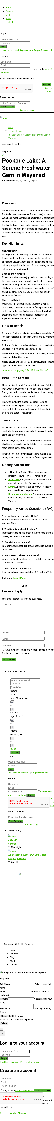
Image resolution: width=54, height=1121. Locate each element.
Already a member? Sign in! (13, 1113)
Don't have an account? (18, 772)
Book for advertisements (24, 938)
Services (10, 11)
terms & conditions (17, 795)
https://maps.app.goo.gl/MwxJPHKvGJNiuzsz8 (25, 370)
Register (46, 84)
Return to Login (27, 110)
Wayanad (12, 843)
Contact (9, 22)
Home (8, 7)
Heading (4, 998)
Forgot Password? (43, 50)
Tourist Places (15, 131)
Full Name (5, 984)
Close (13, 749)
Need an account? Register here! (18, 50)
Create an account (42, 1091)
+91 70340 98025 (16, 902)
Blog (8, 15)
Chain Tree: (14, 479)
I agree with (18, 1090)
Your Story (5, 1008)
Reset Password (7, 107)
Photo (3, 1012)
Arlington (12, 858)
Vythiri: (11, 486)
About (8, 18)
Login (3, 47)
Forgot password (32, 1062)
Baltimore (21, 858)
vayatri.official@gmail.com (20, 908)
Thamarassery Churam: (20, 494)
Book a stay (17, 934)
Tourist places (19, 931)
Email (2, 991)
